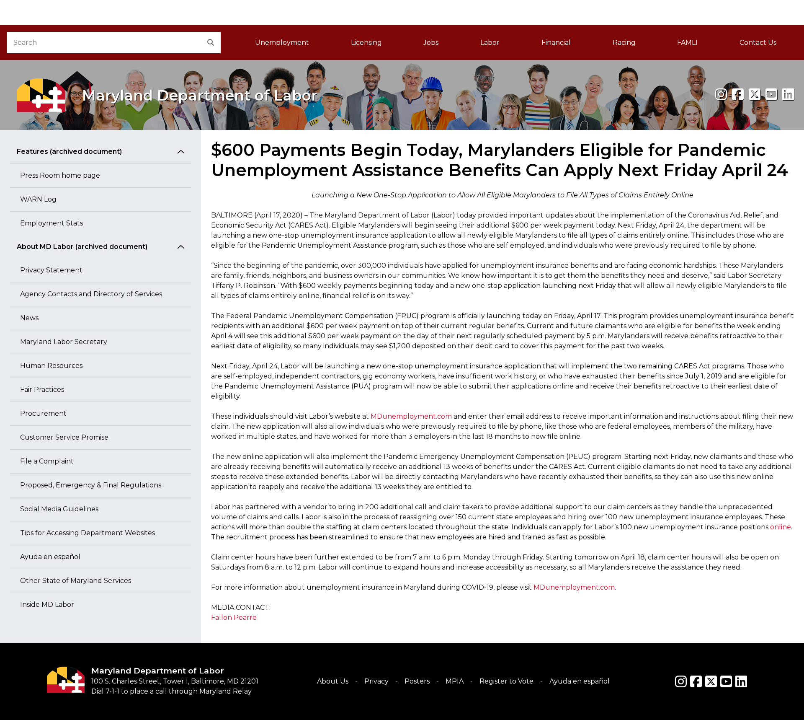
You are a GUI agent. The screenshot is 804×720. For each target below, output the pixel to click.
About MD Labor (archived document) (82, 247)
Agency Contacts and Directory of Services (91, 294)
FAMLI (698, 45)
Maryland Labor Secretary (63, 342)
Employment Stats (51, 223)
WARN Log (38, 199)
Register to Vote (506, 681)
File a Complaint (47, 461)
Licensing (366, 43)
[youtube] (771, 94)
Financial (556, 43)
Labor (490, 43)
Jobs (430, 43)
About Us (332, 681)
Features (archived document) (69, 151)
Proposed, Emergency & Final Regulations (90, 485)
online (780, 527)
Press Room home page (60, 175)
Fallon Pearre (234, 618)
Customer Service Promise (64, 437)
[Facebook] (738, 94)
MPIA (455, 681)
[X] (754, 94)
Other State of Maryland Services (75, 581)
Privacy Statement (51, 270)
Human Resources (51, 366)
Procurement (43, 413)
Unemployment (282, 43)
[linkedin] (788, 94)
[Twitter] (711, 681)
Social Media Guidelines (59, 509)
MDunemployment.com (411, 416)
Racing (624, 43)
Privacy (376, 681)
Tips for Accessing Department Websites (87, 533)
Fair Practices (42, 390)
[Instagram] (721, 94)
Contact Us (758, 43)
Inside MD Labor (47, 605)
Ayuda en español (50, 557)
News (29, 318)
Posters (417, 681)
